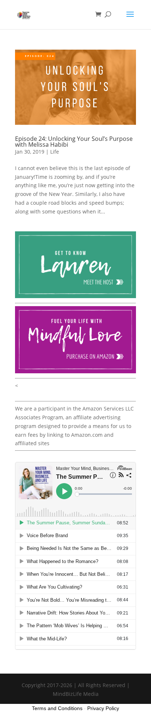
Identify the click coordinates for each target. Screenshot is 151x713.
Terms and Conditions (57, 708)
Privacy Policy (103, 708)
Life (54, 151)
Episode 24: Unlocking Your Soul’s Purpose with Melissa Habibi (74, 142)
